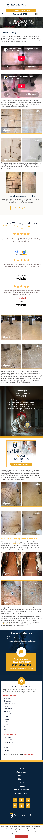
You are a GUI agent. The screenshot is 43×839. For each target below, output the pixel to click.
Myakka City (8, 714)
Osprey (6, 745)
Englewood (7, 737)
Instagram (15, 800)
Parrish (6, 721)
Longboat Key (8, 742)
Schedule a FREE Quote (21, 10)
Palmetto (7, 719)
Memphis (7, 711)
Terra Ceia (7, 729)
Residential (21, 772)
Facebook (21, 800)
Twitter (28, 800)
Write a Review (2, 14)
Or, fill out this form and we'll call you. (21, 668)
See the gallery (21, 208)
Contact (21, 786)
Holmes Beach (8, 709)
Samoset (6, 724)
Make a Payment (21, 789)
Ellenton (6, 706)
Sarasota (6, 747)
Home (21, 768)
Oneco (6, 716)
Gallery (21, 779)
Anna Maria (8, 698)
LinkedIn (21, 805)
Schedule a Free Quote (21, 464)
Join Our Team (21, 793)
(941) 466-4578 (20, 14)
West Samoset (8, 732)
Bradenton (7, 701)
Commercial (21, 775)
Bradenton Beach (9, 703)
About (21, 782)
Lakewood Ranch (9, 740)
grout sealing (17, 543)
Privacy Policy (15, 829)
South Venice (8, 750)
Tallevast (7, 727)
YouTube (15, 805)
